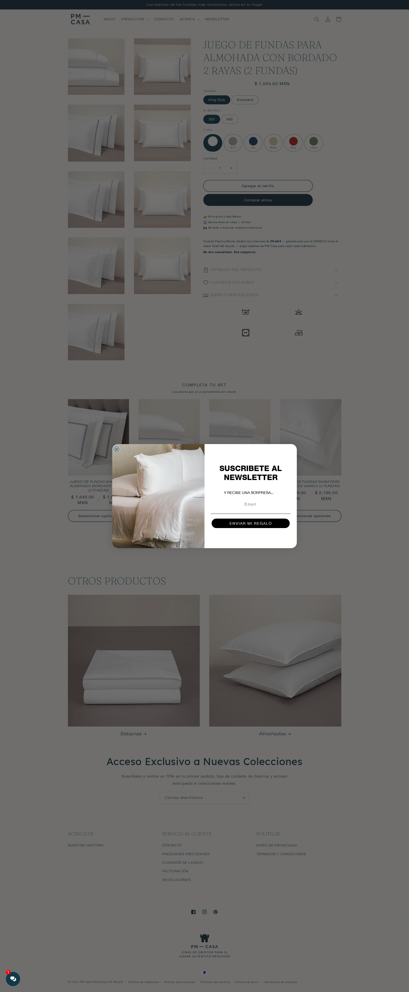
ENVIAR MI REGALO (251, 523)
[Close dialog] (116, 449)
